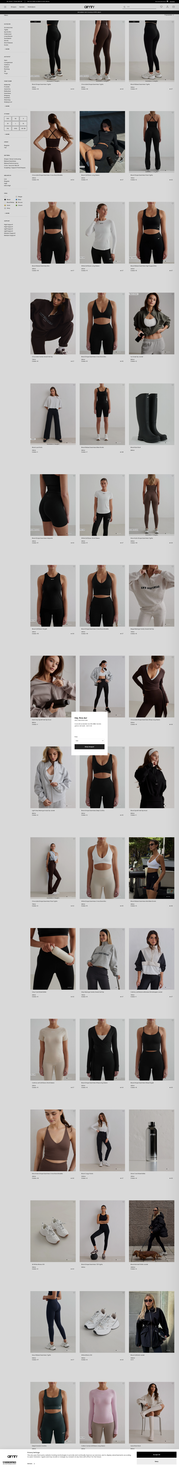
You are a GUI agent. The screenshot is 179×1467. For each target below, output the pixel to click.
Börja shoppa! (89, 747)
